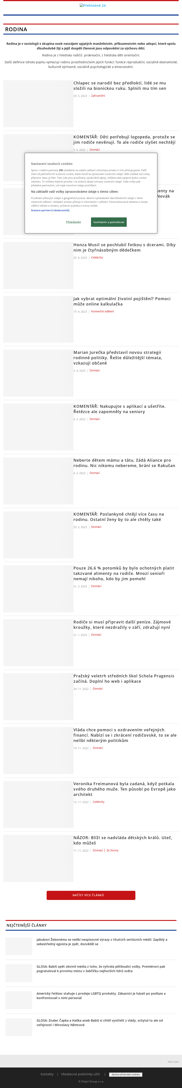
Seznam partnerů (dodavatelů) (50, 210)
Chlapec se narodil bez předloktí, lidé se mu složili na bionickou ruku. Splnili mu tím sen (119, 85)
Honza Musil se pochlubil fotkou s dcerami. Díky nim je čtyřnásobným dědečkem (124, 247)
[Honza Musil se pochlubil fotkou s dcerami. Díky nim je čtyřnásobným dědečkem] (38, 265)
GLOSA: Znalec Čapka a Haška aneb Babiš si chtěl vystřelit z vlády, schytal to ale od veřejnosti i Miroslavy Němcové (100, 1022)
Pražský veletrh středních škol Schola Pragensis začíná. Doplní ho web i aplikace (123, 678)
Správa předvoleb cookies (126, 1074)
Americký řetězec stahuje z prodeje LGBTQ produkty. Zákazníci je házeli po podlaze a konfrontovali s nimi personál (101, 995)
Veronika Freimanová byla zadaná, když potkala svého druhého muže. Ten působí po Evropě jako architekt (124, 789)
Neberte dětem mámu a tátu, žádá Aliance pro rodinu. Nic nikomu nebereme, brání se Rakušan (124, 462)
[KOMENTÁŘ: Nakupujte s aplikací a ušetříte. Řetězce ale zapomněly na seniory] (38, 427)
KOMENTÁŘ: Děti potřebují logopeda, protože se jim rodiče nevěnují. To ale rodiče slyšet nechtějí (124, 139)
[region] (91, 193)
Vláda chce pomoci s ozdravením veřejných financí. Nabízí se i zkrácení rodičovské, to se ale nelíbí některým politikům (125, 735)
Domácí (95, 150)
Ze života (112, 850)
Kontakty (47, 1074)
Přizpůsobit (73, 221)
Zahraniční (98, 96)
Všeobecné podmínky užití (80, 1074)
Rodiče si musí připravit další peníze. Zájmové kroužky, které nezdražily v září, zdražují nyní (122, 624)
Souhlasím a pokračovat (108, 222)
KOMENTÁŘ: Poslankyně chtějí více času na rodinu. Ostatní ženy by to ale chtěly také (118, 516)
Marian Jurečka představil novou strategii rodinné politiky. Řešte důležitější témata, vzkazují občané (117, 358)
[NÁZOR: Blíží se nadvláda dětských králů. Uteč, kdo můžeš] (38, 858)
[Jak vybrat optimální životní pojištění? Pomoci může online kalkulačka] (38, 319)
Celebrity (97, 257)
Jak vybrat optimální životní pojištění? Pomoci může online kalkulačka (122, 301)
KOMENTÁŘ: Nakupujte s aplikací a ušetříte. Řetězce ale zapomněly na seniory (119, 409)
